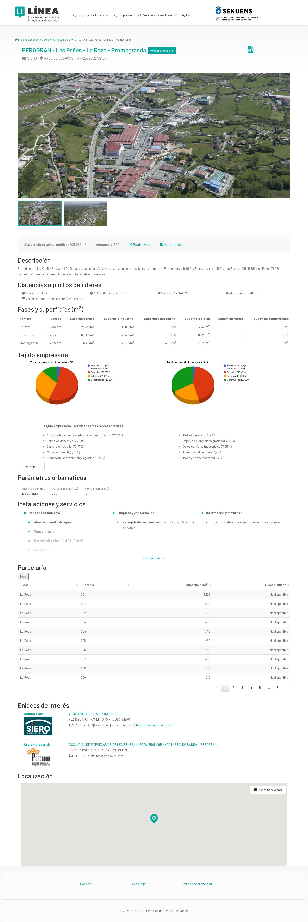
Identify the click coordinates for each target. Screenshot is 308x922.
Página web (141, 244)
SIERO (32, 58)
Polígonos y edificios (90, 15)
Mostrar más (152, 558)
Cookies (85, 884)
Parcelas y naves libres (157, 15)
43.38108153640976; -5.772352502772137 (74, 58)
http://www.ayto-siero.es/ (154, 725)
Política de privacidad (197, 884)
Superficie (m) (197, 584)
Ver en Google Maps (271, 789)
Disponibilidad (275, 585)
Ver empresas (174, 244)
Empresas (125, 15)
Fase (25, 585)
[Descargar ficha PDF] (250, 51)
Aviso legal (139, 884)
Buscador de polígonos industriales (49, 39)
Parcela (88, 585)
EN (187, 15)
